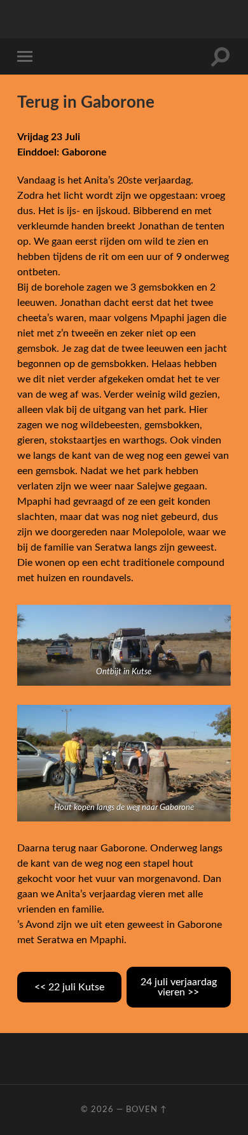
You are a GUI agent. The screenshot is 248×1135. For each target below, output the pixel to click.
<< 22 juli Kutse (69, 987)
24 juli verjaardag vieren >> (179, 987)
